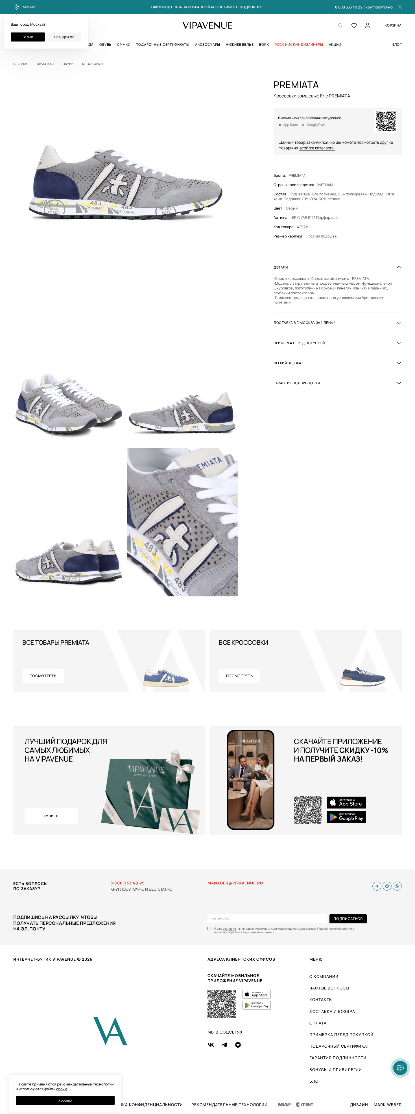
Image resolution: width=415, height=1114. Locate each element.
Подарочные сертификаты (162, 44)
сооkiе (61, 1088)
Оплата (318, 1023)
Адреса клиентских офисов (241, 959)
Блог (397, 44)
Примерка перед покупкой (341, 1034)
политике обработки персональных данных (244, 932)
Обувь (105, 44)
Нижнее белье (240, 44)
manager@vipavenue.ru (235, 883)
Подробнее (251, 7)
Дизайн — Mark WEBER (376, 1104)
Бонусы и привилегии (335, 1069)
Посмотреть (43, 675)
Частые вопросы (329, 988)
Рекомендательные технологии (229, 1104)
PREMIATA (297, 175)
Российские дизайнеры (299, 44)
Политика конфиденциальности (143, 1104)
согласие (229, 928)
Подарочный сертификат (339, 1046)
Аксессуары (207, 44)
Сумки (123, 44)
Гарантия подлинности (337, 1057)
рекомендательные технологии (85, 1084)
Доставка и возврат (333, 1011)
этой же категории (317, 147)
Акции (335, 44)
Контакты (321, 999)
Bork (264, 44)
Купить (51, 816)
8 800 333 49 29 (348, 7)
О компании (323, 976)
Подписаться (347, 918)
